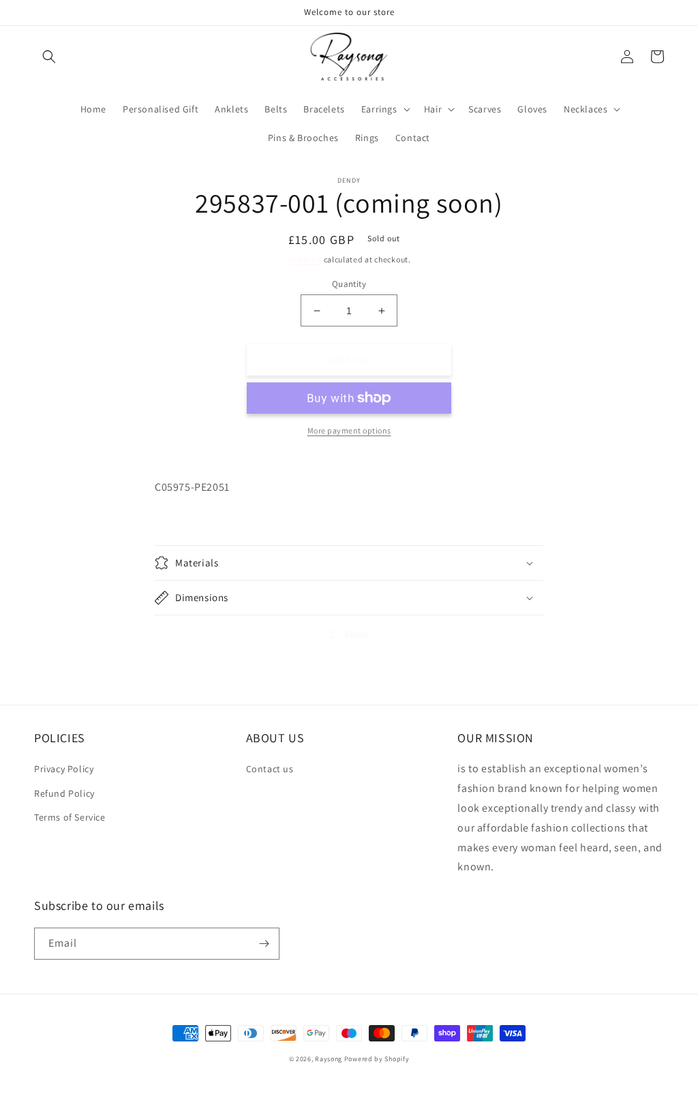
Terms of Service (70, 817)
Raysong (328, 1058)
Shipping (304, 259)
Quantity (349, 284)
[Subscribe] (264, 944)
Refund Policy (64, 793)
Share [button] (356, 634)
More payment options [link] (349, 430)
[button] (49, 57)
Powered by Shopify (377, 1058)
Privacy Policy (63, 769)
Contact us (270, 769)
